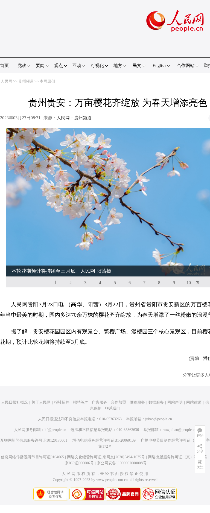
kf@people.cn (55, 430)
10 (188, 282)
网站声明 (175, 402)
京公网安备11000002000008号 (122, 463)
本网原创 (47, 81)
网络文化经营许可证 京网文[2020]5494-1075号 (106, 457)
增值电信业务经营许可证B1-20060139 (104, 440)
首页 (4, 65)
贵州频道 (26, 81)
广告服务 (99, 402)
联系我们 (112, 408)
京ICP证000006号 (79, 463)
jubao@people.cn (158, 419)
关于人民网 (41, 402)
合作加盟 (118, 402)
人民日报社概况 (14, 402)
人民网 (6, 81)
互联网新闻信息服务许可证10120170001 (33, 440)
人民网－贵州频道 (74, 117)
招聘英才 (80, 402)
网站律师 (194, 402)
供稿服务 (137, 402)
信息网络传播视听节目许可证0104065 (32, 457)
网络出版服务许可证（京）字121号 (177, 457)
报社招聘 (61, 402)
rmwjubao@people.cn (179, 430)
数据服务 (156, 402)
